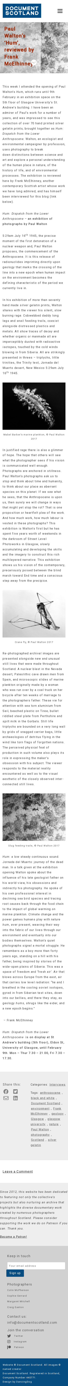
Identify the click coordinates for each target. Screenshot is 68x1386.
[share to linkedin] (17, 1099)
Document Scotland (45, 1103)
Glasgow (37, 1119)
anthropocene (50, 1093)
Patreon (18, 1347)
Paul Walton (40, 1129)
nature (54, 1124)
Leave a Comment (18, 1171)
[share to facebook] (7, 1092)
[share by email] (7, 1099)
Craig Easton (15, 1307)
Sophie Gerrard (17, 1295)
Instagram (20, 1341)
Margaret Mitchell (18, 1301)
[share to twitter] (17, 1092)
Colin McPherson (18, 1290)
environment (40, 1108)
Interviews (58, 1084)
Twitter (18, 1336)
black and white (43, 1098)
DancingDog (24, 1381)
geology (57, 1113)
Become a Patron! (13, 1236)
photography (40, 1134)
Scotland (37, 1140)
